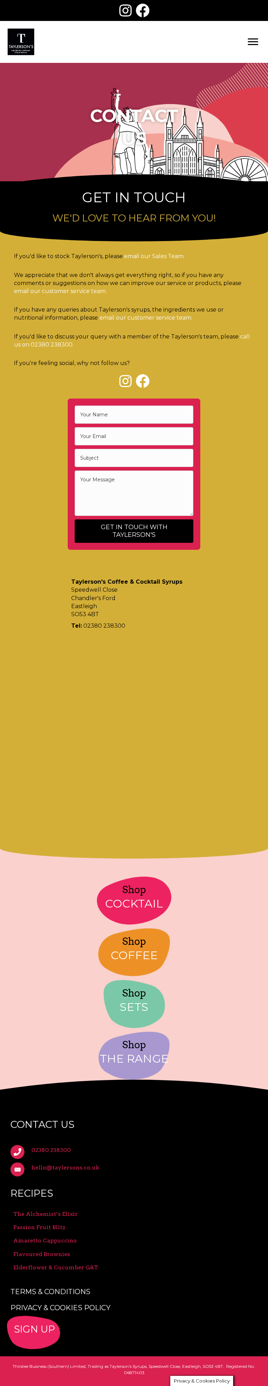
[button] (125, 10)
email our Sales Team (154, 256)
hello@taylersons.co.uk (65, 1167)
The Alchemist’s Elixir (45, 1214)
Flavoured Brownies (41, 1254)
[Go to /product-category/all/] (134, 1055)
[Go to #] (134, 1332)
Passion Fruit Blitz (39, 1227)
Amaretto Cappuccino (45, 1240)
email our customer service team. (60, 291)
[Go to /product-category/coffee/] (134, 952)
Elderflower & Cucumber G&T (55, 1267)
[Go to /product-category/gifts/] (134, 1004)
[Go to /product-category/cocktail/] (134, 900)
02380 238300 (52, 344)
